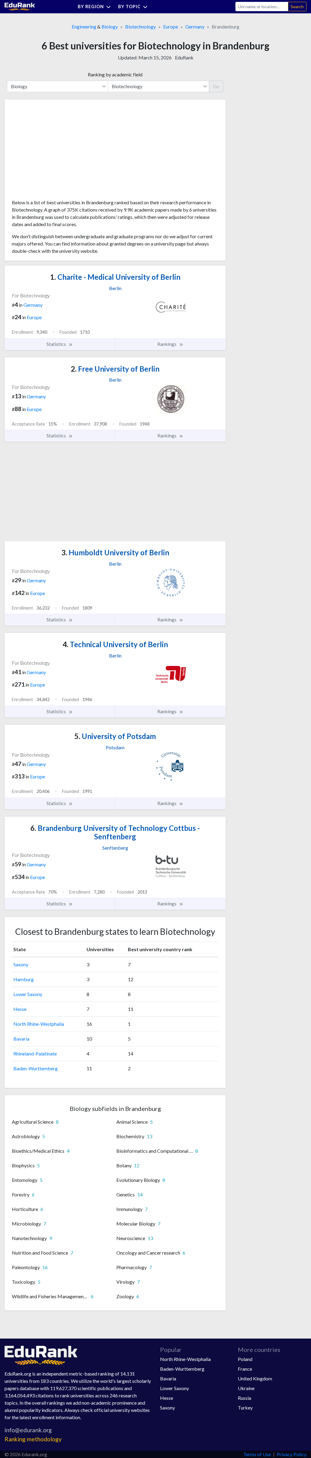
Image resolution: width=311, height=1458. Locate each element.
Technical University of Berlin (115, 644)
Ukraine (246, 1388)
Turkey (245, 1407)
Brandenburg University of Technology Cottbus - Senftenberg (115, 832)
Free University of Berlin (115, 368)
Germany (194, 26)
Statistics (56, 344)
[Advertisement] (57, 151)
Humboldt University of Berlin (115, 552)
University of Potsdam (115, 736)
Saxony (20, 964)
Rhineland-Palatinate (35, 1053)
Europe (170, 26)
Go (216, 86)
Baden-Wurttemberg (35, 1068)
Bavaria (21, 1039)
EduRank (184, 57)
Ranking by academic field (115, 74)
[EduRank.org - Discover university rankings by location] (20, 6)
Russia (244, 1398)
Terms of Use (257, 1454)
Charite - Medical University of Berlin (115, 277)
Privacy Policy (291, 1454)
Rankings (167, 344)
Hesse (19, 1009)
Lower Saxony (27, 994)
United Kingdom (255, 1378)
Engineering (84, 26)
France (245, 1369)
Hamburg (23, 979)
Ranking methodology (33, 1439)
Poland (245, 1359)
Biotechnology (140, 26)
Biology (109, 26)
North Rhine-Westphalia (38, 1024)
